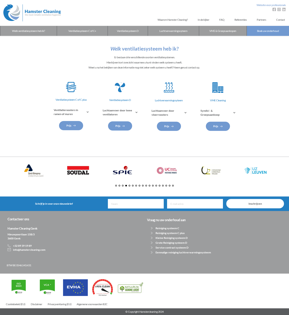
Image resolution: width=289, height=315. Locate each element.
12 (153, 185)
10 (146, 185)
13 (156, 185)
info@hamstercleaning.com (29, 249)
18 (173, 185)
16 (166, 185)
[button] (71, 112)
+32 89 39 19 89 (22, 245)
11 (149, 185)
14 (159, 185)
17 (169, 185)
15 (163, 185)
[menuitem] (271, 5)
